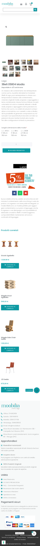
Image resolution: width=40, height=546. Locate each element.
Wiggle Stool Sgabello (6, 297)
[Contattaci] (37, 390)
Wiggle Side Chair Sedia (8, 338)
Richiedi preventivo (17, 150)
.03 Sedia (5, 379)
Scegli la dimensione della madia (14, 128)
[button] (21, 4)
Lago (4, 81)
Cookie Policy (19, 533)
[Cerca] (35, 9)
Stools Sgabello (7, 255)
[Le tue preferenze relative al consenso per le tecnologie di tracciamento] (4, 542)
